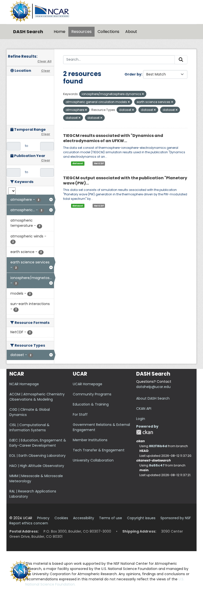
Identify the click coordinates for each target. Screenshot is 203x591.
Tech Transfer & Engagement (99, 450)
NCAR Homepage (24, 384)
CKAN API (143, 408)
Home (59, 31)
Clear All (44, 61)
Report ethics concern (28, 523)
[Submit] (181, 59)
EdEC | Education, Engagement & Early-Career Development (37, 443)
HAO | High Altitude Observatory (36, 465)
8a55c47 (157, 465)
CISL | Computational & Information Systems (29, 427)
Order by (133, 74)
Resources (81, 31)
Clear (45, 71)
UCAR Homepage (87, 384)
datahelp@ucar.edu (153, 386)
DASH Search (28, 31)
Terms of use (110, 517)
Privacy (43, 517)
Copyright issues (141, 517)
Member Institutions (90, 439)
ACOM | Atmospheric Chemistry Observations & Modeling (37, 397)
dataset (77, 163)
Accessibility (83, 517)
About (131, 31)
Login (140, 418)
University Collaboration (93, 460)
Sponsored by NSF (175, 517)
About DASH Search (153, 398)
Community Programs (92, 394)
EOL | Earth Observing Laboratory (37, 455)
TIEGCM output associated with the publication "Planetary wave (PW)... (125, 180)
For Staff (80, 414)
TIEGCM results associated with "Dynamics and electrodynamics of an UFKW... (113, 138)
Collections (108, 31)
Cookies (61, 517)
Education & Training (91, 404)
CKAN (144, 432)
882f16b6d (158, 446)
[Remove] (143, 94)
